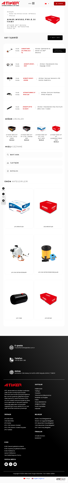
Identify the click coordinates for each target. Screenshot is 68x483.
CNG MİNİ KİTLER (48, 226)
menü (3, 190)
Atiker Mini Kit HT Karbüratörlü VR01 (56, 138)
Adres (18, 371)
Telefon (18, 358)
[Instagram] (10, 464)
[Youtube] (15, 464)
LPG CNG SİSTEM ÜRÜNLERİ (19, 272)
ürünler (3, 203)
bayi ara (3, 196)
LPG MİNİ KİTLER (19, 226)
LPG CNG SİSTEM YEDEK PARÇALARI (48, 272)
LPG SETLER (48, 318)
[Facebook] (6, 464)
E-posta (19, 345)
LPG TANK (19, 318)
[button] (59, 3)
